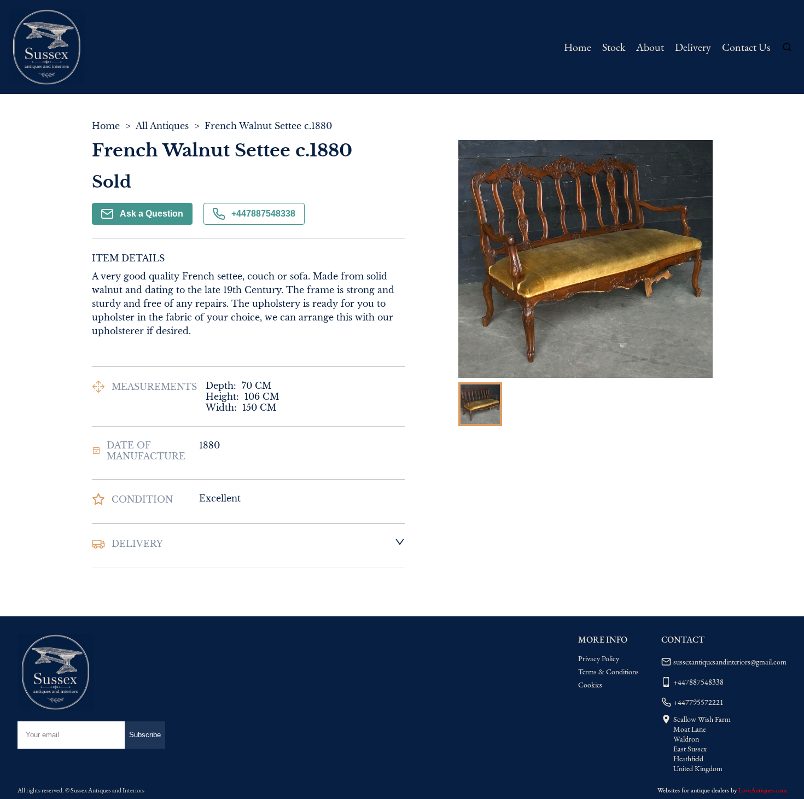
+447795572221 (698, 702)
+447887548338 (263, 213)
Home (577, 47)
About (650, 47)
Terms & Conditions (608, 671)
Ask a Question (151, 213)
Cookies (590, 685)
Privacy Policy (598, 658)
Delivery (693, 47)
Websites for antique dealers (693, 790)
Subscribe (145, 735)
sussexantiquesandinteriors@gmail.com (729, 662)
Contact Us (746, 47)
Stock (613, 47)
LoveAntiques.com (762, 790)
